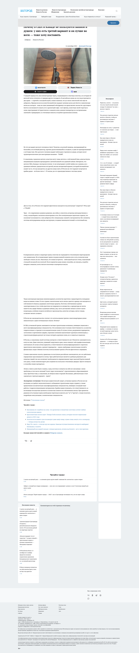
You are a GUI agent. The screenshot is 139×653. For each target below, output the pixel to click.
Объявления (55, 12)
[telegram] (31, 441)
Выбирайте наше (46, 16)
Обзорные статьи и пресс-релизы (25, 605)
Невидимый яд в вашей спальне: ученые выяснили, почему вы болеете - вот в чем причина (57, 429)
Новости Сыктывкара (59, 10)
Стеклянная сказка (38, 400)
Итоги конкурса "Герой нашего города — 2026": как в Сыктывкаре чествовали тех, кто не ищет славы (54, 495)
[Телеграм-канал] (96, 595)
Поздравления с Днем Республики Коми (68, 16)
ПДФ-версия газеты (42, 609)
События (20, 613)
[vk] (26, 441)
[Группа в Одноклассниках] (92, 595)
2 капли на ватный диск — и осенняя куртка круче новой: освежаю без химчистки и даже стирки (53, 480)
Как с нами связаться (43, 607)
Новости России (41, 12)
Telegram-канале (56, 433)
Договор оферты (42, 605)
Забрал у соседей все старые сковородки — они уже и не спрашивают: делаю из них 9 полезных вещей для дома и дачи (56, 488)
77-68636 (31, 635)
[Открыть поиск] (116, 11)
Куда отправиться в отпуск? (92, 16)
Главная (40, 613)
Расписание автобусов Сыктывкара (82, 10)
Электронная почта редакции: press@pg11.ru (50, 623)
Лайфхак (27, 40)
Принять (113, 23)
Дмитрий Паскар (85, 46)
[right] (119, 17)
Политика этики (62, 605)
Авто (60, 611)
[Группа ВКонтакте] (40, 87)
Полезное (101, 10)
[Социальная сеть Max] (74, 91)
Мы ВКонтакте (62, 609)
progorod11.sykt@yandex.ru (24, 626)
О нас (60, 607)
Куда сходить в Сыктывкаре (28, 16)
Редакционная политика (23, 607)
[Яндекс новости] (74, 87)
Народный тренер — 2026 (112, 16)
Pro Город (20, 611)
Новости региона (41, 10)
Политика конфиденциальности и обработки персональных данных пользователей (77, 639)
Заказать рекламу (69, 12)
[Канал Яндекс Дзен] (40, 91)
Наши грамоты (21, 609)
